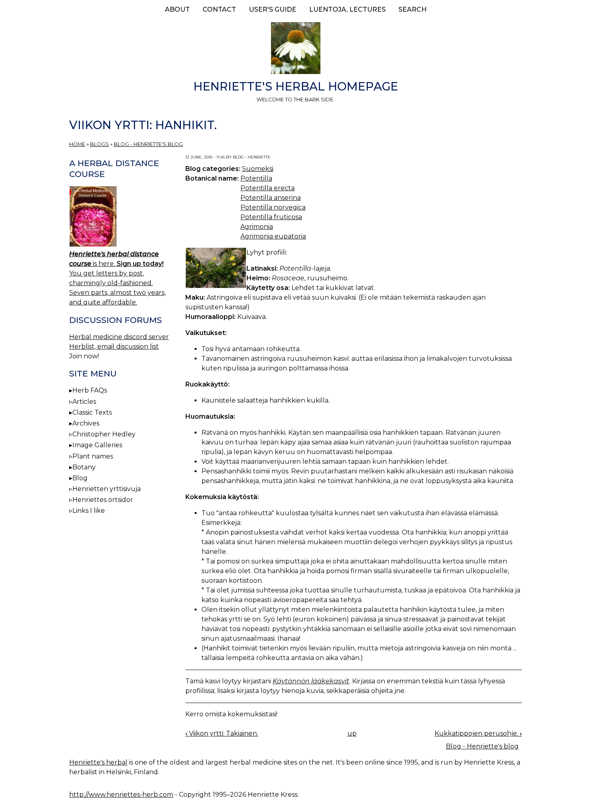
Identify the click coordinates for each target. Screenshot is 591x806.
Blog (80, 478)
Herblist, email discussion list (114, 346)
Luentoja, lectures (347, 9)
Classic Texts (92, 412)
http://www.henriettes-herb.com (121, 794)
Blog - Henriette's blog (148, 144)
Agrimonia (256, 226)
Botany (84, 467)
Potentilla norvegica (273, 207)
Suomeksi (257, 169)
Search (412, 9)
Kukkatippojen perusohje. (478, 733)
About (177, 9)
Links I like (88, 510)
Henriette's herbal (98, 762)
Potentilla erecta (267, 188)
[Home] (295, 49)
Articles (84, 401)
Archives (85, 423)
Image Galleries (97, 445)
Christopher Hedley (103, 434)
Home (77, 144)
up (352, 733)
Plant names (92, 456)
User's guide (272, 9)
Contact (219, 9)
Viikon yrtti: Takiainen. (221, 733)
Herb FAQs (89, 390)
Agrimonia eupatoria (273, 236)
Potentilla (256, 178)
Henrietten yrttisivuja (106, 489)
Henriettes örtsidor (102, 500)
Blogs (99, 144)
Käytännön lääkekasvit (311, 681)
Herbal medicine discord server (119, 337)
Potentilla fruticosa (271, 217)
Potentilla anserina (270, 198)
